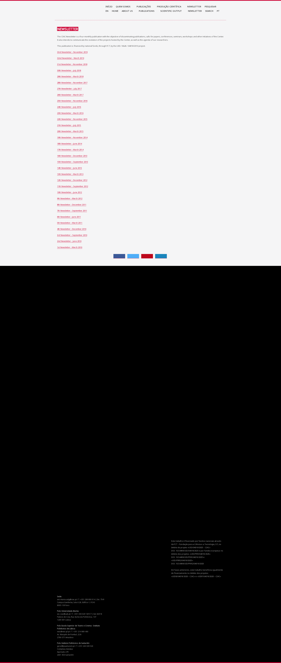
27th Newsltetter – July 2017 (69, 88)
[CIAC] (57, 6)
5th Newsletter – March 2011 (69, 222)
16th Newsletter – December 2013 (72, 155)
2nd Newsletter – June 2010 (69, 241)
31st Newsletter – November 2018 (72, 64)
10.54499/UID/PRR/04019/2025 (189, 557)
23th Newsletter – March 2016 (70, 113)
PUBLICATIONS (146, 11)
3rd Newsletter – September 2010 (72, 235)
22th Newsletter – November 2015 (72, 119)
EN (107, 11)
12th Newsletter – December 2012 (72, 180)
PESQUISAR (210, 6)
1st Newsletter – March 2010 (69, 247)
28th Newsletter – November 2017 (72, 82)
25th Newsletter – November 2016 (72, 100)
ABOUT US (127, 11)
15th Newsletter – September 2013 (72, 161)
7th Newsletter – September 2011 (72, 210)
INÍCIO (109, 6)
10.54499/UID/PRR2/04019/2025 (190, 563)
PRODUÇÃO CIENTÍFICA (169, 6)
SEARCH (209, 11)
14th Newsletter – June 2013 (69, 168)
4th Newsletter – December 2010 (71, 229)
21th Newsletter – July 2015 (69, 125)
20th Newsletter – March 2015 (70, 131)
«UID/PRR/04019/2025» (200, 554)
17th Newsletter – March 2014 (70, 149)
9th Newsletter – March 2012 (69, 198)
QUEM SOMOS (123, 6)
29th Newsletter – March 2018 (70, 76)
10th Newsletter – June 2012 (69, 192)
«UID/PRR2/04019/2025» (182, 560)
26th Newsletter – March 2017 (70, 94)
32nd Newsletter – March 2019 (70, 58)
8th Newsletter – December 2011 (71, 204)
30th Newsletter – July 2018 (69, 70)
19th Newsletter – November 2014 (72, 137)
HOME (115, 11)
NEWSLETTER (194, 6)
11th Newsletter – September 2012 (72, 186)
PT (218, 11)
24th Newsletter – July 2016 (69, 107)
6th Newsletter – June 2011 (69, 216)
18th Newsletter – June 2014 (69, 143)
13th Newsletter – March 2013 (70, 174)
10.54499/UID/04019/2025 (187, 550)
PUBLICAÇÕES (144, 6)
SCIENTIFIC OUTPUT (171, 11)
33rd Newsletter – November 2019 (72, 52)
